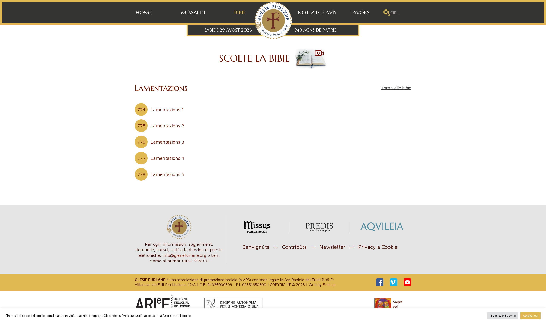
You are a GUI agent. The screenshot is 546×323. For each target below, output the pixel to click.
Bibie (240, 12)
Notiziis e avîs (317, 12)
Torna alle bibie (396, 87)
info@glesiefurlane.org (184, 255)
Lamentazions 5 (160, 174)
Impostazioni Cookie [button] (503, 315)
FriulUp (329, 284)
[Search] (386, 12)
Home (144, 12)
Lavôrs (359, 12)
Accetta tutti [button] (530, 315)
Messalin (193, 12)
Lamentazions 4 (160, 158)
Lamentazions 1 (160, 109)
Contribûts (294, 247)
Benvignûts (255, 247)
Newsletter (332, 247)
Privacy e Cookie (378, 247)
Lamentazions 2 (160, 125)
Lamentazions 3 (160, 142)
